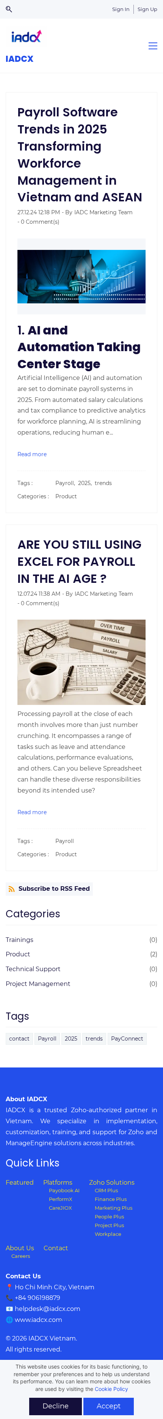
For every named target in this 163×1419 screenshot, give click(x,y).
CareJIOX (60, 1208)
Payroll (64, 841)
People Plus (109, 1217)
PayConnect (127, 1038)
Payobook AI (64, 1190)
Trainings (19, 939)
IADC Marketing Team (103, 212)
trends (103, 483)
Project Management (38, 983)
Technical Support (33, 969)
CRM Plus (106, 1190)
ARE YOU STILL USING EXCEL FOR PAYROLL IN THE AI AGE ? (79, 561)
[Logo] (26, 36)
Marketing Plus (113, 1208)
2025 (71, 1038)
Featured (20, 1182)
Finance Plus (111, 1199)
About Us (20, 1248)
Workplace (108, 1234)
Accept (109, 1406)
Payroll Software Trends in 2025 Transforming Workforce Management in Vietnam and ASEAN (79, 155)
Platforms (57, 1182)
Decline (55, 1406)
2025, (86, 483)
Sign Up (147, 9)
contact (19, 1038)
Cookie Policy (111, 1389)
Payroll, (66, 483)
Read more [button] (32, 454)
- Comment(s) (38, 221)
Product (66, 496)
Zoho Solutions (112, 1182)
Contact (56, 1248)
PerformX (60, 1199)
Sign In (121, 9)
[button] (12, 9)
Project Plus (109, 1225)
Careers (20, 1256)
